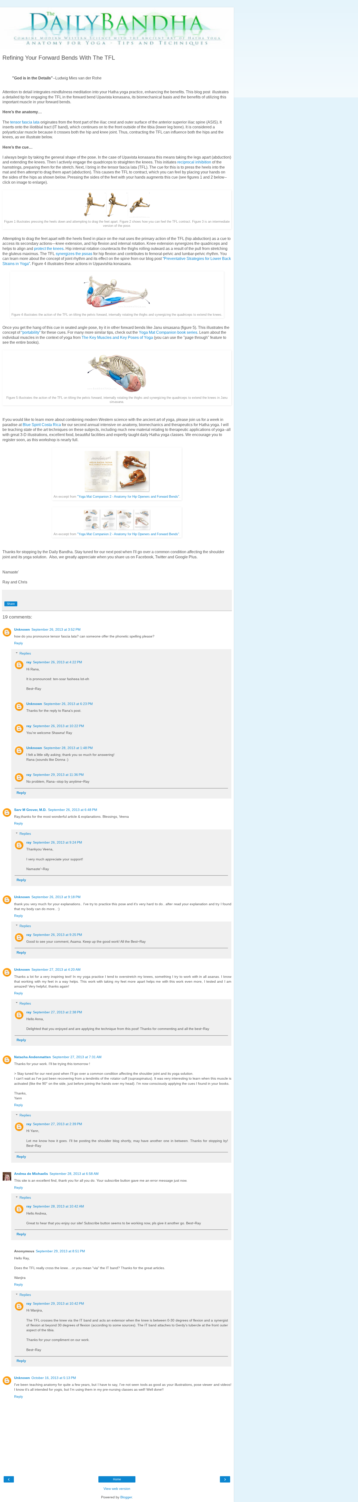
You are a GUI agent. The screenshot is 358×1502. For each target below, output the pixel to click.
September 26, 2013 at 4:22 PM (57, 662)
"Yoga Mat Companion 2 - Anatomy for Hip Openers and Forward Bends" (128, 496)
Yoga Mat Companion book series (168, 332)
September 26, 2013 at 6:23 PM (68, 704)
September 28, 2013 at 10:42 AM (58, 1206)
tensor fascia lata (24, 122)
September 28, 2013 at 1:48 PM (68, 748)
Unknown (22, 629)
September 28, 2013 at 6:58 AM (74, 1174)
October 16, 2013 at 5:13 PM (53, 1378)
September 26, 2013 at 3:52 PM (56, 629)
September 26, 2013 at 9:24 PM (57, 842)
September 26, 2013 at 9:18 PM (56, 897)
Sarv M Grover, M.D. (30, 810)
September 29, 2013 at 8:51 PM (60, 1251)
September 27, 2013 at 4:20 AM (56, 969)
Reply (18, 643)
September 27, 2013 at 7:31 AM (77, 1057)
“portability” (30, 332)
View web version (117, 1489)
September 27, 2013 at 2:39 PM (57, 1124)
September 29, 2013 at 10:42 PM (58, 1303)
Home (117, 1479)
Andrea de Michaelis (31, 1174)
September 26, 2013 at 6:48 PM (72, 810)
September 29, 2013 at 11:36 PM (58, 775)
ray (28, 662)
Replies (25, 653)
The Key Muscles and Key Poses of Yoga (117, 337)
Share (11, 604)
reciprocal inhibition (194, 162)
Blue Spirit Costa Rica (42, 425)
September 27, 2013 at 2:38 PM (57, 1012)
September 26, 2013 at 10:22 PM (58, 726)
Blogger (126, 1497)
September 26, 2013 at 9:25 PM (57, 935)
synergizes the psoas (74, 254)
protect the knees (49, 249)
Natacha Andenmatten (32, 1057)
